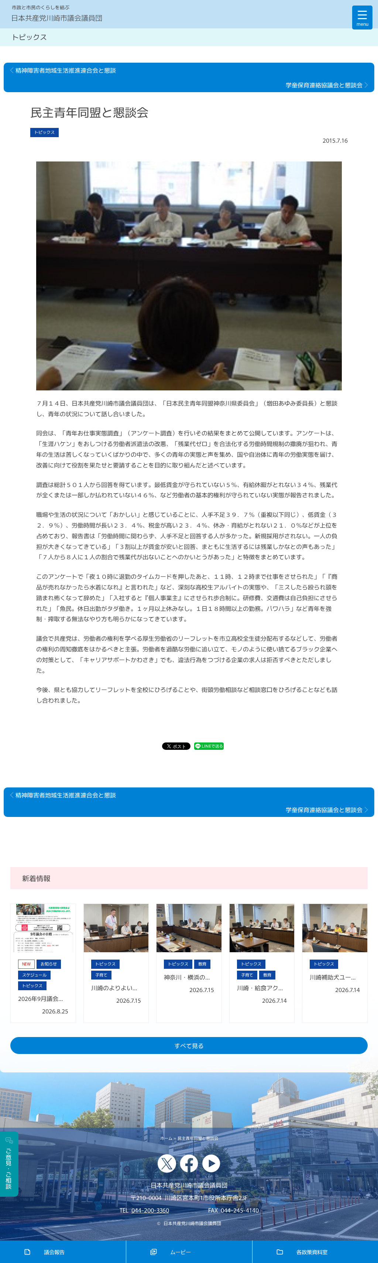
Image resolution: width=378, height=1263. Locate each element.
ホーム (166, 1138)
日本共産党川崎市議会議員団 (56, 18)
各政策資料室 (311, 1252)
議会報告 (54, 1252)
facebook (189, 1163)
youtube (211, 1163)
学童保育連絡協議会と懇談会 (324, 84)
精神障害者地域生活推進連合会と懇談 (66, 70)
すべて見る (189, 1045)
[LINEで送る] (209, 747)
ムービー (180, 1252)
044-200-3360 (150, 1209)
